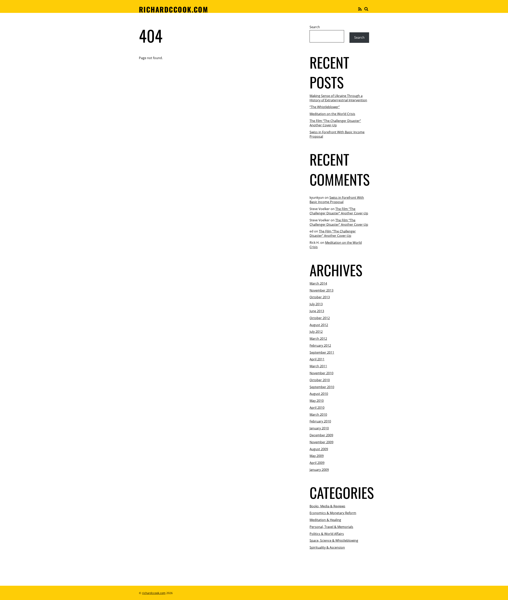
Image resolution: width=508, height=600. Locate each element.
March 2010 (318, 414)
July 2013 (316, 304)
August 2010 (319, 394)
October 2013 (320, 297)
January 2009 (319, 470)
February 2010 (320, 421)
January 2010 (319, 428)
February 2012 (320, 345)
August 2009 (319, 449)
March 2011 (318, 366)
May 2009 (317, 456)
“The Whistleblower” (325, 107)
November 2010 (321, 373)
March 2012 (318, 338)
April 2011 (317, 359)
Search (315, 27)
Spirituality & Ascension (327, 547)
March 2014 (318, 283)
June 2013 (317, 311)
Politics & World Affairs (327, 534)
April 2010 (317, 407)
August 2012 (319, 325)
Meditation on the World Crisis (332, 114)
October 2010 (320, 380)
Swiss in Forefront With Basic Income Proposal (337, 199)
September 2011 (322, 352)
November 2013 (321, 290)
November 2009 (321, 442)
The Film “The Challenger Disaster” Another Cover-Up (335, 123)
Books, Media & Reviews (327, 506)
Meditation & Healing (325, 520)
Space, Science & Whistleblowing (334, 540)
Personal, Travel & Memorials (331, 527)
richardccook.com (153, 593)
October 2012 (320, 318)
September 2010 (322, 387)
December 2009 (321, 435)
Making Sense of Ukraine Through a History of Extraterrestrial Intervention (338, 98)
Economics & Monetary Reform (333, 513)
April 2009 (317, 463)
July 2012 (316, 331)
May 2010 (317, 400)
